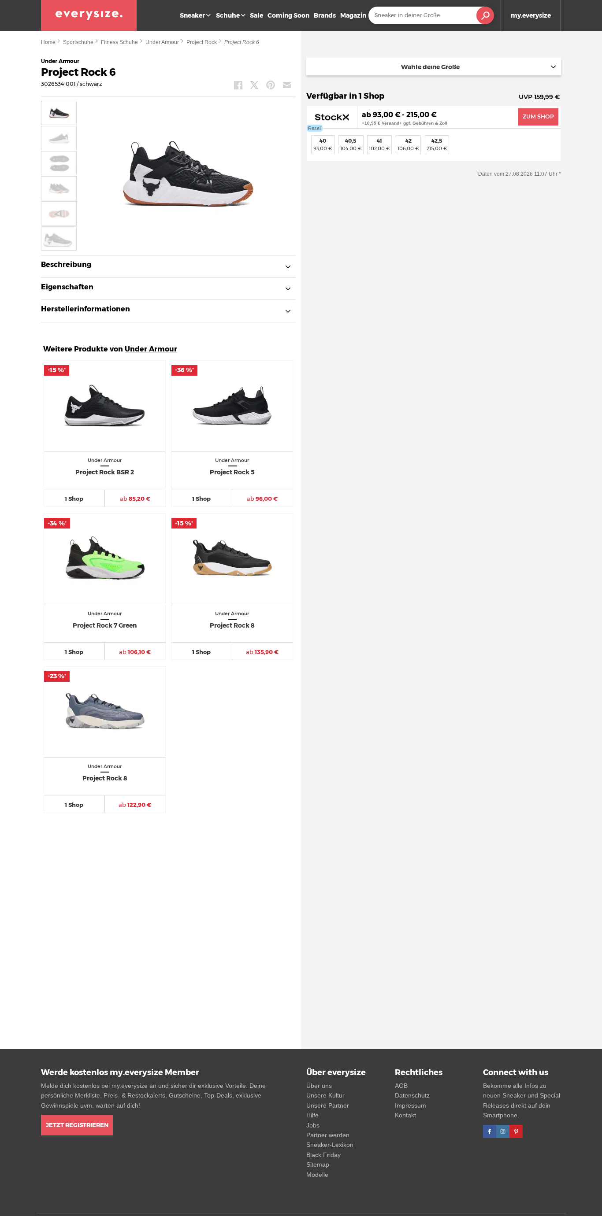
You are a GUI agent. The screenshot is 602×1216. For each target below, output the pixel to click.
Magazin (353, 15)
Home (48, 42)
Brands (325, 15)
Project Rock (201, 42)
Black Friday (323, 1154)
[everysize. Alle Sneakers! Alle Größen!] (89, 15)
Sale (256, 15)
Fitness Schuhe (119, 42)
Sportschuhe (78, 42)
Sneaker (192, 15)
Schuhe (228, 15)
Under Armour (162, 42)
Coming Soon (288, 15)
